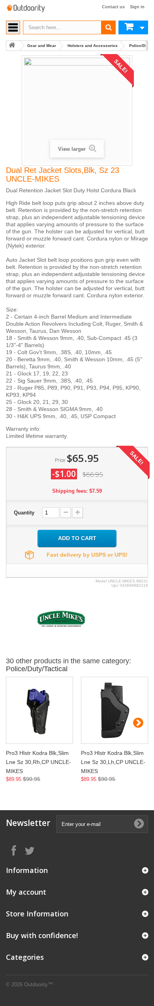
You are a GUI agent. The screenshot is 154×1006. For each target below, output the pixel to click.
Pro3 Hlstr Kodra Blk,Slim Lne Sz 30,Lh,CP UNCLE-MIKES (113, 762)
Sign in (137, 6)
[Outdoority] (25, 8)
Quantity (24, 513)
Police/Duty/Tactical (37, 669)
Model (101, 581)
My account (26, 892)
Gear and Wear (41, 45)
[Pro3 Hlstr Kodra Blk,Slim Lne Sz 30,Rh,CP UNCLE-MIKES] (39, 710)
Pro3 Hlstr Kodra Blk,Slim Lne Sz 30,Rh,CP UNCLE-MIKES (38, 762)
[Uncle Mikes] (61, 618)
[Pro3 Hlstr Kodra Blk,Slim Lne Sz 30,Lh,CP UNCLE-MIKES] (114, 710)
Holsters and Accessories (93, 45)
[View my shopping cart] (133, 27)
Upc (114, 585)
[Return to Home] (11, 46)
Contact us (113, 6)
